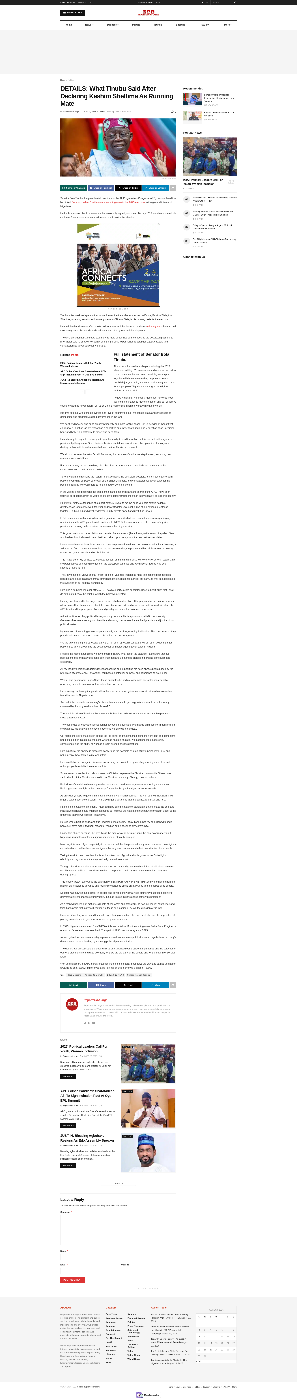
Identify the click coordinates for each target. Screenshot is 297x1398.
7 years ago (212, 105)
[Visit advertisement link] (118, 265)
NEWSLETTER (74, 12)
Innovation (111, 1346)
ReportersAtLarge (71, 112)
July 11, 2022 (90, 112)
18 (211, 1343)
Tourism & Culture (132, 1345)
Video (130, 1351)
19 (216, 1343)
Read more (69, 1076)
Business (112, 24)
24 (205, 1350)
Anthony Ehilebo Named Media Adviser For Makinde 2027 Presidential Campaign (170, 1330)
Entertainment (113, 1330)
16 (199, 1343)
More (227, 24)
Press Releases (135, 1326)
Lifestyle (180, 24)
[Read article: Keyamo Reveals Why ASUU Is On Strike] (192, 117)
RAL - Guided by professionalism (86, 1387)
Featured (110, 1334)
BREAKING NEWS (115, 975)
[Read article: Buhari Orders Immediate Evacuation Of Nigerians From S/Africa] (192, 100)
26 (216, 1350)
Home (68, 24)
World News (133, 1359)
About (62, 2)
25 (211, 1350)
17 (205, 1343)
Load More (118, 1183)
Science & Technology (133, 1331)
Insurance (111, 1350)
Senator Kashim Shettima (139, 975)
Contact (89, 2)
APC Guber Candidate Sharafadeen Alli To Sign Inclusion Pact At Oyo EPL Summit (87, 1096)
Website (125, 1264)
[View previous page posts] (82, 392)
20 (222, 1343)
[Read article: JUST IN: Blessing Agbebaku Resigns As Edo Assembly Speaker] (148, 1153)
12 (216, 1336)
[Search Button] (235, 2)
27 (222, 1350)
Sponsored (133, 1336)
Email (64, 1264)
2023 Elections (74, 975)
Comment (66, 1211)
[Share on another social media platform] (173, 188)
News (88, 24)
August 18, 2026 (89, 1105)
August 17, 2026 (89, 1145)
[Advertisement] (148, 52)
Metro (109, 1358)
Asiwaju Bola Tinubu (94, 975)
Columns (110, 1326)
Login (206, 2)
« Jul (198, 1361)
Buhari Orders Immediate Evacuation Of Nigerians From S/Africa (219, 98)
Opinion (131, 1314)
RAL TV (204, 24)
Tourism (158, 24)
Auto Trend (111, 1314)
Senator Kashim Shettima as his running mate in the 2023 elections (108, 202)
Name (64, 1250)
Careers (80, 2)
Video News (133, 1355)
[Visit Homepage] (148, 13)
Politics (136, 24)
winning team (154, 326)
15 (233, 1336)
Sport (130, 1340)
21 (228, 1343)
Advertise (71, 2)
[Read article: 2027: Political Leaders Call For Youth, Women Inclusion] (148, 1064)
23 (199, 1350)
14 (228, 1336)
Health (109, 1342)
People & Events (136, 1318)
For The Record (114, 1338)
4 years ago (212, 120)
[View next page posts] (88, 392)
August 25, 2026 (89, 1056)
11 (211, 1336)
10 (205, 1336)
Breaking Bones (114, 1318)
